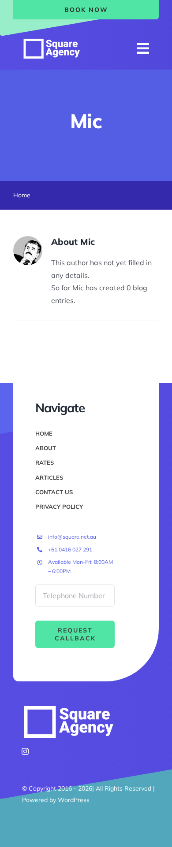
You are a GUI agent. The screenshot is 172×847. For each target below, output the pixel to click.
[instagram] (25, 751)
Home (21, 195)
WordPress (74, 800)
